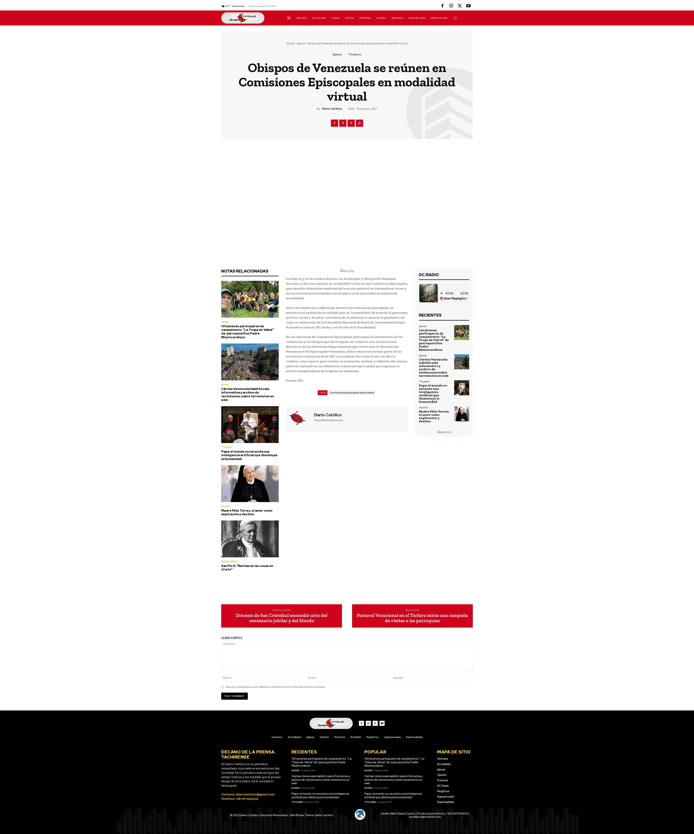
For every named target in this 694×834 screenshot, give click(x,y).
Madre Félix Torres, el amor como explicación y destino (246, 512)
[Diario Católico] (299, 418)
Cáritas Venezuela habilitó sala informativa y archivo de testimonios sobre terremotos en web (247, 394)
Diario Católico (332, 108)
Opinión (225, 506)
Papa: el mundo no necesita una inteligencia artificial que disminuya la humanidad (249, 455)
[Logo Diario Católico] (250, 18)
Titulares (354, 54)
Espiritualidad (229, 561)
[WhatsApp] (359, 123)
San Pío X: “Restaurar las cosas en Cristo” (247, 567)
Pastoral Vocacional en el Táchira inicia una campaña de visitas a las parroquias (412, 618)
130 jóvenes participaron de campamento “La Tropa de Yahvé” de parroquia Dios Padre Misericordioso (247, 331)
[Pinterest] (351, 123)
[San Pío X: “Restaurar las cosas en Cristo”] (250, 538)
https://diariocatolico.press (328, 420)
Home (290, 43)
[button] (455, 18)
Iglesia (301, 43)
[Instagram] (451, 6)
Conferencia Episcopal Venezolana (352, 392)
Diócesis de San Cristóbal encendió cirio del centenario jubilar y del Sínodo (281, 618)
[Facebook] (442, 6)
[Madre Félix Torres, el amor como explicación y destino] (250, 483)
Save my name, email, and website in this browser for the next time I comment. (275, 686)
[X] (459, 6)
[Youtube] (468, 6)
